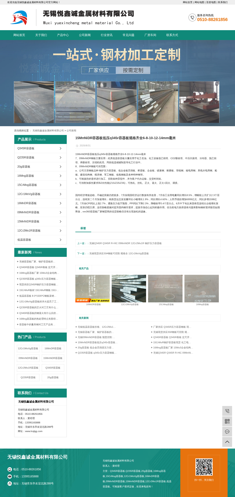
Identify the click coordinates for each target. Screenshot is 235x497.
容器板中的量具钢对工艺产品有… (37, 324)
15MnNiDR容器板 (28, 221)
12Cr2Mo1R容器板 (29, 230)
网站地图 (199, 2)
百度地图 (211, 2)
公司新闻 (85, 35)
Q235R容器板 (25, 157)
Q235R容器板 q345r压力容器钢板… (38, 278)
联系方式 (172, 35)
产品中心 (63, 35)
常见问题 (128, 35)
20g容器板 (23, 166)
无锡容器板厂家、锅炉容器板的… (37, 261)
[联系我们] (227, 431)
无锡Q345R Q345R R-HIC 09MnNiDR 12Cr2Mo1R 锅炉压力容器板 (125, 243)
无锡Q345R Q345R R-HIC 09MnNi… (173, 352)
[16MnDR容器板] (92, 288)
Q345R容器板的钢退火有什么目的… (38, 313)
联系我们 (223, 2)
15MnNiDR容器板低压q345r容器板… (98, 342)
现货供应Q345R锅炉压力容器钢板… (38, 284)
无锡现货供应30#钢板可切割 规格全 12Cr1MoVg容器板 (119, 253)
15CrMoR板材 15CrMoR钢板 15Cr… (39, 290)
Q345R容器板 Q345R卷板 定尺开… (38, 267)
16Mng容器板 (25, 175)
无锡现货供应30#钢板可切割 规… (171, 332)
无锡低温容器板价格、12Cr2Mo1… (97, 326)
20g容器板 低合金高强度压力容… (96, 347)
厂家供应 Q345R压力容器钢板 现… (172, 326)
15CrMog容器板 (27, 184)
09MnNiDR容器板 (28, 212)
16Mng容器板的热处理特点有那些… (38, 318)
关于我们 (41, 35)
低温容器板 (24, 239)
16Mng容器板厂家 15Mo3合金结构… (39, 273)
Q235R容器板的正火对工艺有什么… (38, 307)
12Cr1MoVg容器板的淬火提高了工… (39, 301)
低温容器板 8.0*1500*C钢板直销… (37, 295)
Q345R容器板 (25, 148)
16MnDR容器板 (27, 203)
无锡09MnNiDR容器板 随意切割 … (96, 337)
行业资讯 (107, 35)
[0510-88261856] (227, 411)
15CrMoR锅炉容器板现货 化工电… (172, 342)
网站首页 (188, 2)
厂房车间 (150, 35)
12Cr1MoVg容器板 (28, 194)
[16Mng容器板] (201, 288)
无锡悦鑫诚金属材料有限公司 (48, 130)
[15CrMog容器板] (165, 288)
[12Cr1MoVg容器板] (129, 288)
